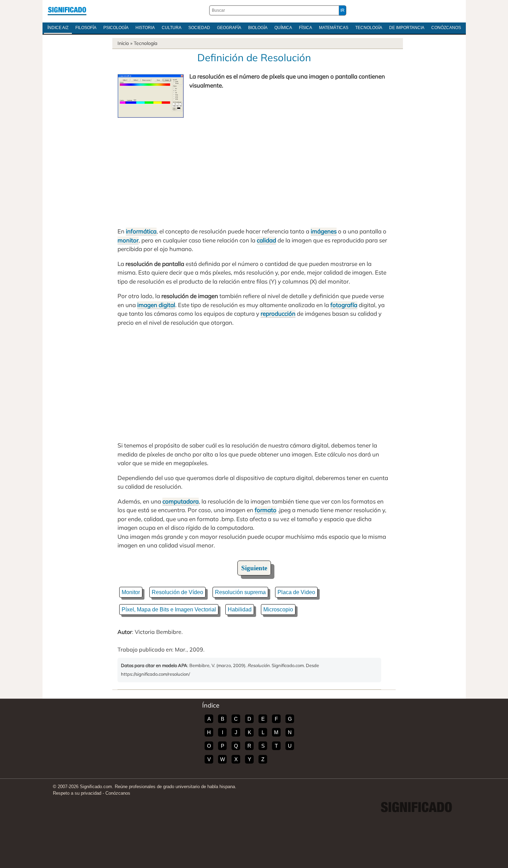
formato (265, 510)
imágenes (324, 231)
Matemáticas (333, 27)
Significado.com (67, 10)
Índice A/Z (57, 27)
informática (141, 231)
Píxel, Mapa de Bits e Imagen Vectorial (169, 609)
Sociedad (199, 27)
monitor (128, 240)
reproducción (278, 313)
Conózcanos (446, 27)
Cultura (171, 27)
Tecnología (368, 27)
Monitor (131, 592)
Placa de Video (296, 592)
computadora (180, 501)
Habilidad (240, 609)
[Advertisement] (254, 169)
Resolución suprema (240, 592)
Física (305, 27)
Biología (257, 27)
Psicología (116, 27)
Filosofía (85, 27)
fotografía (343, 304)
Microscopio (278, 609)
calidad (266, 240)
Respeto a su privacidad (77, 793)
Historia (145, 27)
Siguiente (254, 568)
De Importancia (406, 27)
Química (283, 27)
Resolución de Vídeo (177, 592)
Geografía (229, 27)
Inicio (123, 43)
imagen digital (156, 304)
